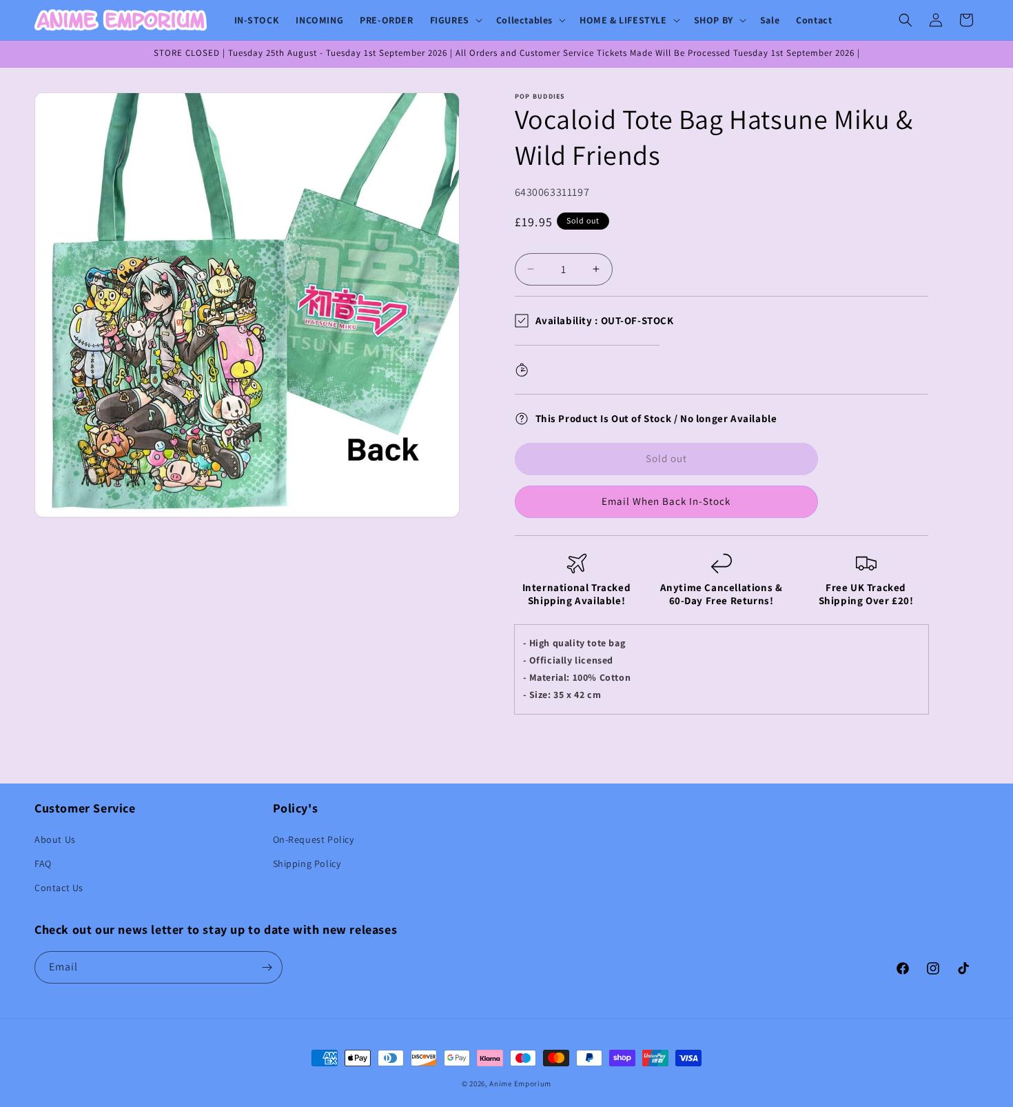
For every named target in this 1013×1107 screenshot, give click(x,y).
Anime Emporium (520, 1083)
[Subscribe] (267, 967)
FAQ (43, 863)
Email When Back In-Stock (666, 501)
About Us (55, 839)
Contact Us (58, 887)
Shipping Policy (307, 863)
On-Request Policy (313, 839)
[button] (455, 20)
